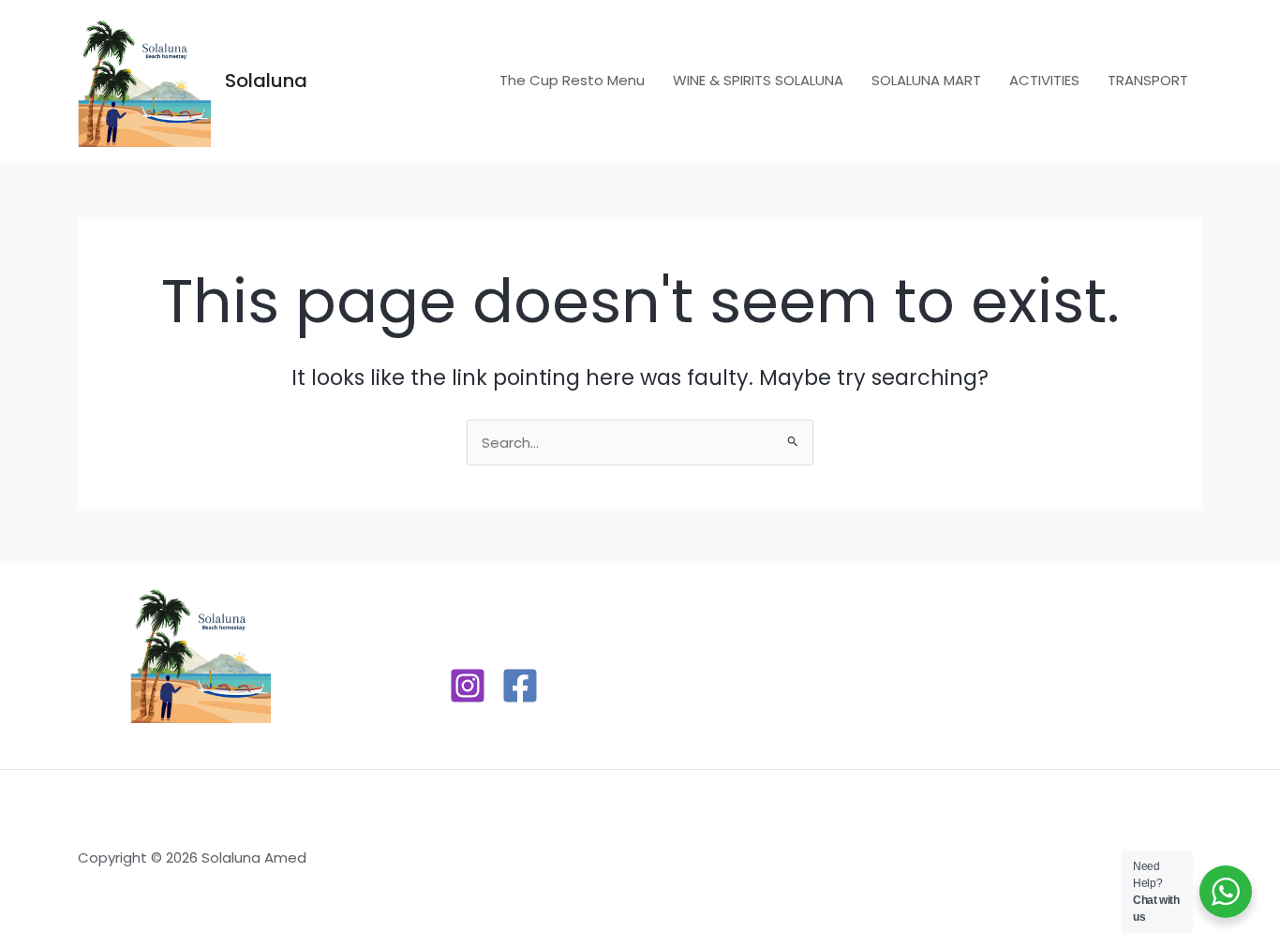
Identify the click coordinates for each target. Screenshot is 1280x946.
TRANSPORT (1148, 80)
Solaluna (266, 80)
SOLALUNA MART (926, 80)
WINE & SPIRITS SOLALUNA (758, 80)
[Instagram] (467, 685)
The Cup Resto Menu (572, 80)
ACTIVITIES (1044, 80)
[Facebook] (520, 685)
